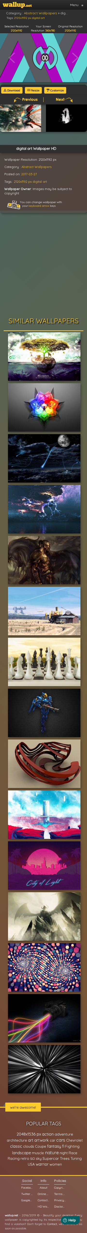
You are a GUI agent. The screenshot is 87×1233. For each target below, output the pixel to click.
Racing (14, 1158)
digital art (40, 181)
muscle (38, 1153)
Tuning (76, 1158)
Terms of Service (60, 1194)
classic (16, 1146)
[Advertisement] (43, 266)
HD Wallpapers (43, 1206)
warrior (42, 1164)
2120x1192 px (23, 181)
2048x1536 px (29, 1134)
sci (32, 1158)
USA (31, 1164)
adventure (64, 1134)
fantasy (54, 1146)
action (48, 1134)
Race (73, 1153)
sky (39, 1158)
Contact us (43, 1200)
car (52, 1140)
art (30, 1140)
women (56, 1164)
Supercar (51, 1158)
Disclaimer (60, 1206)
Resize (34, 90)
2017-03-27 (29, 174)
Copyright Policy (60, 1187)
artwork (41, 1140)
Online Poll (43, 1194)
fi (63, 1146)
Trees (65, 1158)
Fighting (72, 1146)
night (64, 1153)
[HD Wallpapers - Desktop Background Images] (17, 5)
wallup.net (11, 1215)
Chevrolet (74, 1140)
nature (52, 1152)
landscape (21, 1152)
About (43, 1187)
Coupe (40, 1146)
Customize (57, 90)
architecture (17, 1140)
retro (25, 1158)
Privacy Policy (60, 1200)
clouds (28, 1146)
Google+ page (27, 1200)
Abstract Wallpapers (36, 167)
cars (60, 1140)
